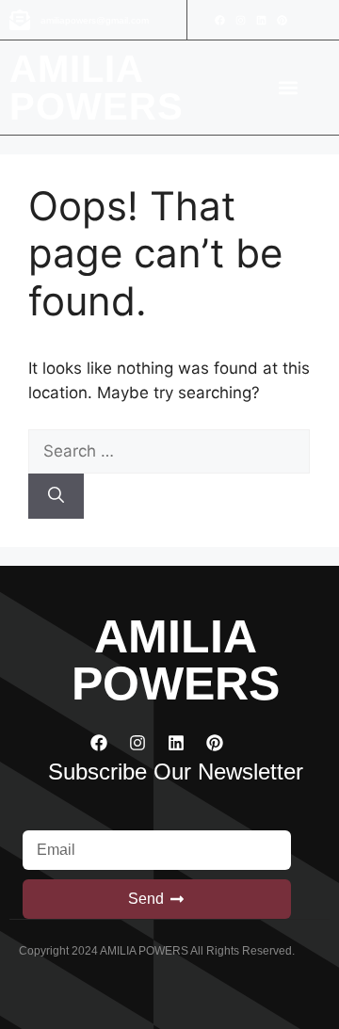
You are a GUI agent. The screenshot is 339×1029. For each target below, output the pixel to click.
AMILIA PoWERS (97, 87)
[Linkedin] (260, 19)
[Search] (56, 496)
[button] (288, 88)
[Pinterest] (281, 19)
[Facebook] (219, 19)
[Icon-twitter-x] (302, 19)
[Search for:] (169, 451)
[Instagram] (240, 19)
